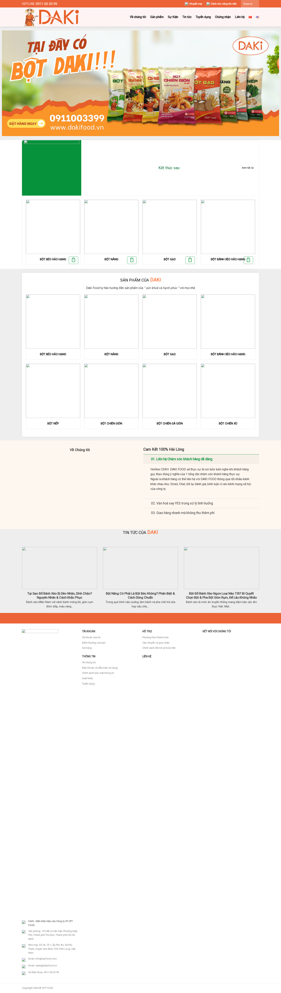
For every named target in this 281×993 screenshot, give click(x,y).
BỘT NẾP (53, 423)
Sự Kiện (173, 17)
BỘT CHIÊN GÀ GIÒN (170, 423)
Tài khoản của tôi (91, 637)
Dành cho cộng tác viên (224, 3)
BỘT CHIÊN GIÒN (111, 423)
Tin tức (187, 17)
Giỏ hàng (87, 647)
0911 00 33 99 (46, 4)
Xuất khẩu (87, 678)
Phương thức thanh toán (155, 637)
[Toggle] (147, 459)
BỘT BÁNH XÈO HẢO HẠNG (228, 259)
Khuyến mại (195, 3)
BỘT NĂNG (111, 259)
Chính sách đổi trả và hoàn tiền (159, 647)
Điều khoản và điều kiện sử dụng (100, 667)
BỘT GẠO (170, 259)
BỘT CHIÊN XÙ (228, 423)
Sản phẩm (157, 17)
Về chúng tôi (138, 17)
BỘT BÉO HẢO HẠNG (53, 259)
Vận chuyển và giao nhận (156, 642)
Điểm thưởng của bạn (94, 642)
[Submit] (254, 3)
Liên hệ (239, 17)
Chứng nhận (223, 17)
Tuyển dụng (203, 17)
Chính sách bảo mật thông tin (98, 673)
